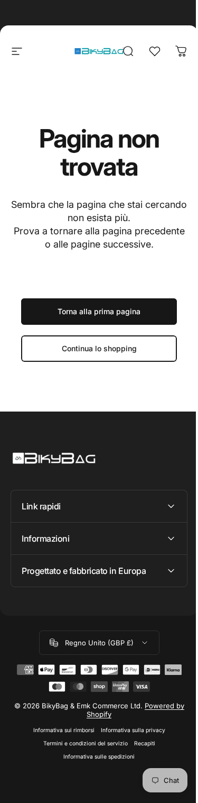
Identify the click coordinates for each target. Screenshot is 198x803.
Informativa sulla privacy (129, 730)
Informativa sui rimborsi (59, 730)
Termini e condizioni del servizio (81, 743)
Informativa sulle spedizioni (95, 756)
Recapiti (140, 743)
